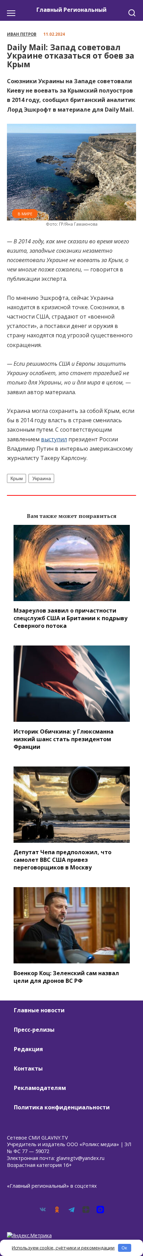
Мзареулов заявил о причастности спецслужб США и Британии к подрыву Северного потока (70, 618)
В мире (25, 213)
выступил (54, 439)
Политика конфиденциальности (62, 1107)
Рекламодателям (40, 1088)
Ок (124, 1248)
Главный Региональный (71, 10)
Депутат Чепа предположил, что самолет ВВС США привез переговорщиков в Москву (62, 859)
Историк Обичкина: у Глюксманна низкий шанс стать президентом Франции (63, 738)
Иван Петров (21, 34)
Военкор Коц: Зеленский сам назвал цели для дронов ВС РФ (66, 976)
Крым (16, 478)
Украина (41, 478)
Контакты (28, 1068)
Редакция (28, 1049)
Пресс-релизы (34, 1029)
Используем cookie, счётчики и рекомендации (63, 1248)
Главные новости (39, 1010)
